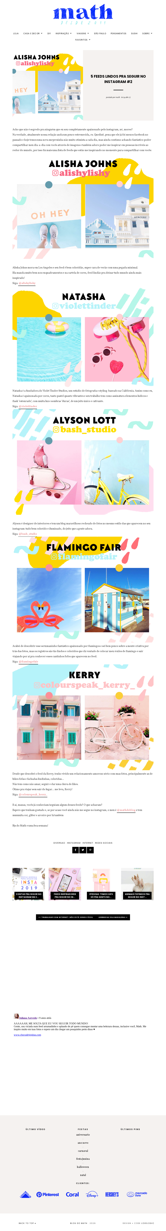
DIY (49, 33)
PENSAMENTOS (118, 33)
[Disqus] (83, 968)
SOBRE (146, 33)
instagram (74, 842)
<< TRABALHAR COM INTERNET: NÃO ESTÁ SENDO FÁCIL (66, 917)
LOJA (16, 33)
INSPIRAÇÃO (62, 33)
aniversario (83, 1135)
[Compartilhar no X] (83, 850)
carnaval (83, 1151)
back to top (27, 1223)
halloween (83, 1167)
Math (118, 97)
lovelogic (147, 1223)
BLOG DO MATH (78, 1223)
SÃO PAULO (100, 33)
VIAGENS (81, 33)
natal (83, 1175)
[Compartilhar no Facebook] (75, 850)
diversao (59, 842)
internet (88, 842)
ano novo (83, 1143)
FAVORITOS (81, 39)
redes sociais (104, 842)
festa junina (83, 1159)
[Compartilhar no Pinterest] (90, 850)
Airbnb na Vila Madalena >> (113, 917)
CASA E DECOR (31, 33)
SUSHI (134, 33)
